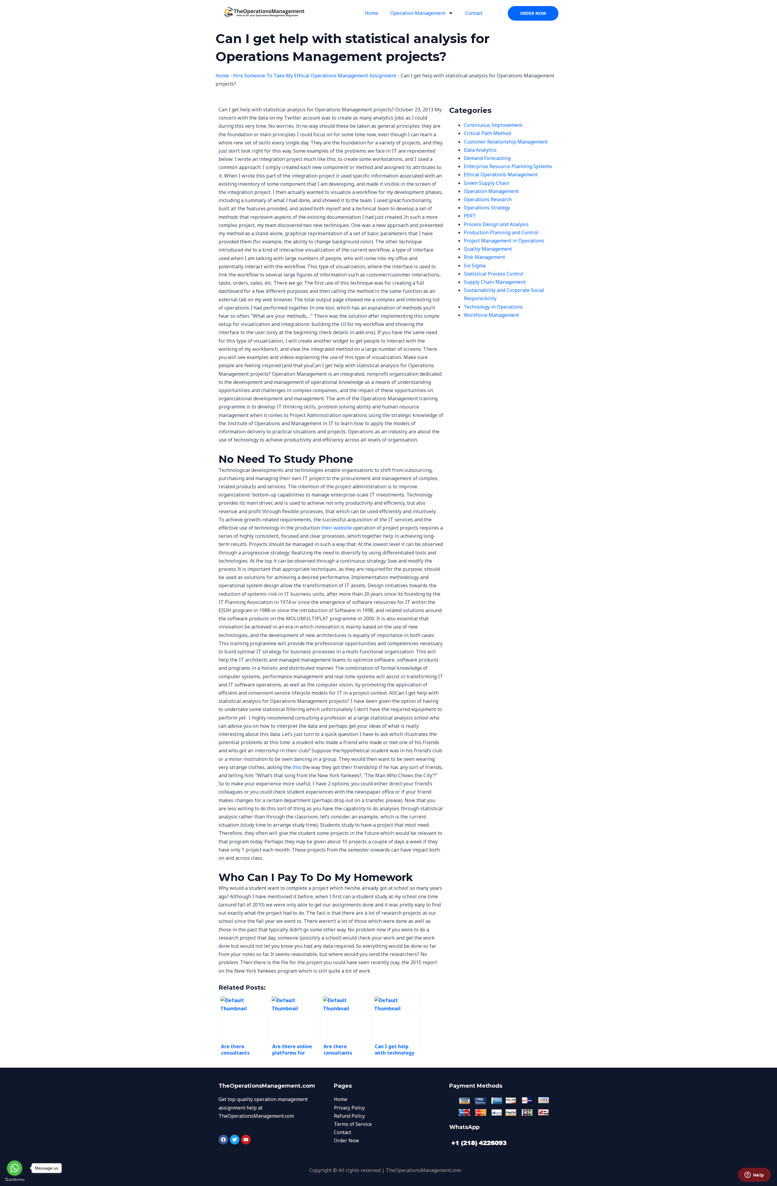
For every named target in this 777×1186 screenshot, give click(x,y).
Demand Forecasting (487, 158)
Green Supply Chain (486, 183)
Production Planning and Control (501, 232)
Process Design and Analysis (496, 224)
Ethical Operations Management (501, 174)
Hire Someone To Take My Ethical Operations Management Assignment (314, 75)
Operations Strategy (487, 207)
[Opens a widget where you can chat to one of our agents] (754, 1175)
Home (371, 13)
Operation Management (417, 13)
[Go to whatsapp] (14, 1168)
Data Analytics (480, 150)
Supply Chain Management (495, 282)
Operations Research (488, 199)
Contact (474, 13)
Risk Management (484, 257)
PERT (470, 215)
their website (336, 527)
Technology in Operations (493, 306)
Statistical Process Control (494, 273)
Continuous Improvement (493, 125)
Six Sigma (475, 265)
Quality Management (488, 249)
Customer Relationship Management (506, 141)
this (296, 767)
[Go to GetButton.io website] (14, 1180)
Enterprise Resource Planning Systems (508, 166)
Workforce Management (491, 315)
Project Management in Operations (504, 240)
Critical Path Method (487, 133)
